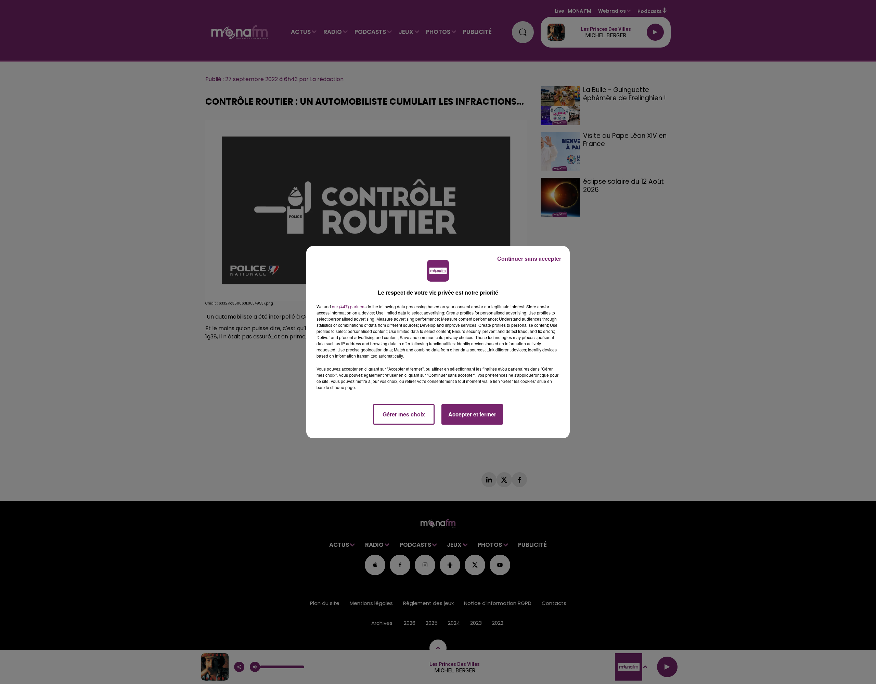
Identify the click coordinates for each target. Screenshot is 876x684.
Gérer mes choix (404, 414)
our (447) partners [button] (348, 306)
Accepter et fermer (472, 414)
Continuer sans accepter (529, 258)
